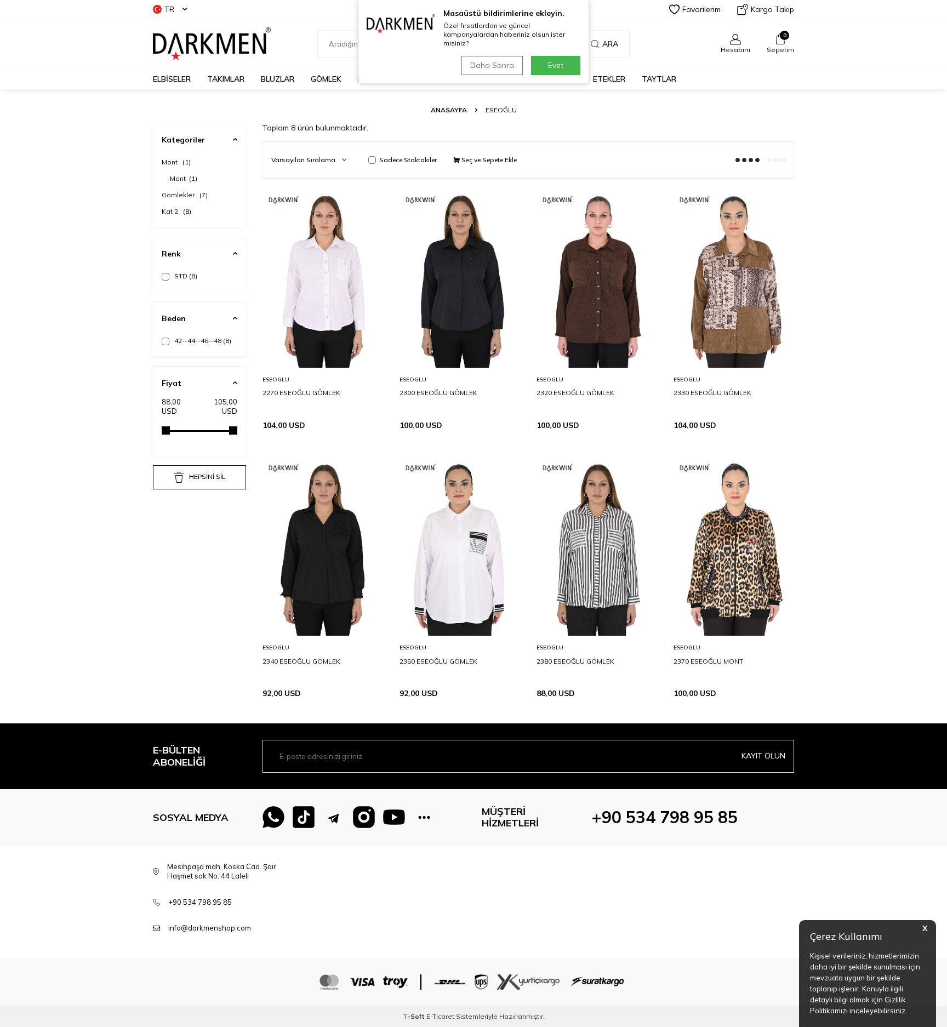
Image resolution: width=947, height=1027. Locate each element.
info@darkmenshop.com (209, 927)
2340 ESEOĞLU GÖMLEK (301, 661)
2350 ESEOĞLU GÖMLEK (438, 661)
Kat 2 (176, 211)
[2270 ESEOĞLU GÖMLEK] (323, 277)
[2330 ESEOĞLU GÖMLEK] (734, 277)
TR (169, 9)
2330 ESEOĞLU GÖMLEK (712, 393)
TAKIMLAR (225, 79)
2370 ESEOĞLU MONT (708, 661)
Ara (610, 44)
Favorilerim (701, 9)
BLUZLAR (277, 79)
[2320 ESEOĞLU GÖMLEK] (597, 277)
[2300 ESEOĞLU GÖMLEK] (460, 277)
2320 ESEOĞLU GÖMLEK (575, 393)
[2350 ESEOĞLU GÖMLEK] (460, 545)
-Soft (414, 1016)
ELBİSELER (172, 79)
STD (185, 276)
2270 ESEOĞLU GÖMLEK (301, 393)
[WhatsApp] (273, 817)
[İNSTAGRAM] (364, 817)
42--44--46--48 (202, 340)
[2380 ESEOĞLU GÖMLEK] (597, 545)
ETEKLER (609, 79)
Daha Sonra (492, 65)
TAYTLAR (659, 79)
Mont (176, 162)
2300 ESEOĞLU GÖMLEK (438, 393)
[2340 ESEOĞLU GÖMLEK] (323, 545)
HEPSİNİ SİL (207, 476)
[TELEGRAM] (334, 817)
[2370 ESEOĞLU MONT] (734, 545)
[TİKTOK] (304, 817)
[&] (424, 817)
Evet (555, 65)
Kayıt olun (763, 756)
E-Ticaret (440, 1016)
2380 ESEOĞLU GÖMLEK (575, 661)
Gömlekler (185, 195)
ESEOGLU (276, 379)
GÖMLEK (326, 79)
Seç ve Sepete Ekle (488, 160)
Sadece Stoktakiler (408, 160)
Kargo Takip (772, 9)
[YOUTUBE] (394, 817)
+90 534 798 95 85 (664, 817)
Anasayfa (449, 110)
